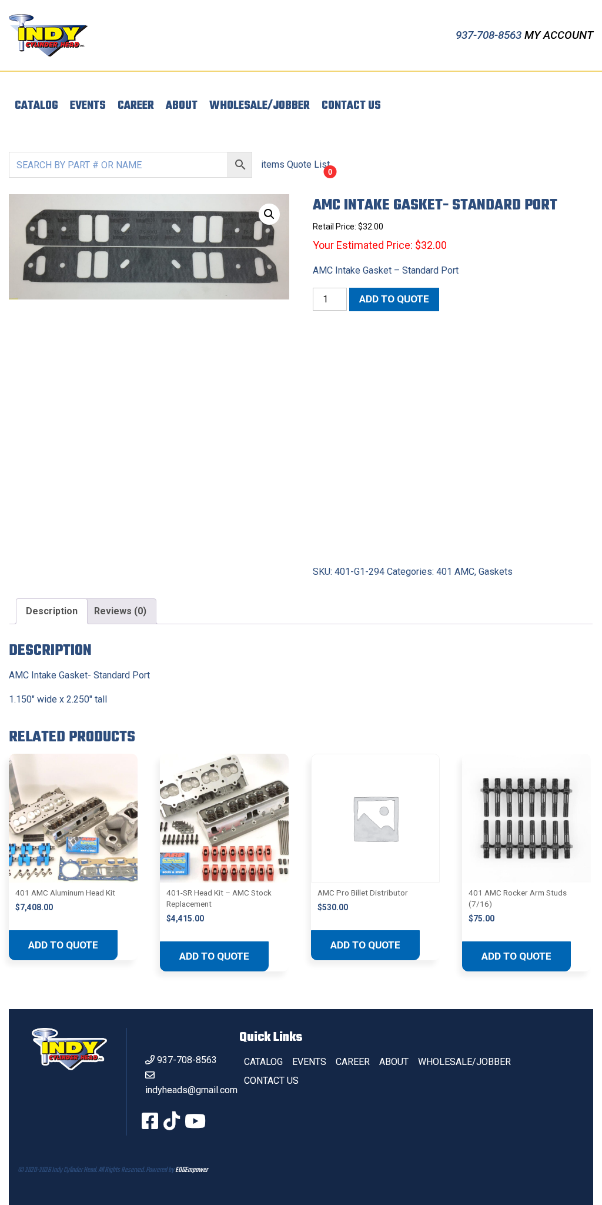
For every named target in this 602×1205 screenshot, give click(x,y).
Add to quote (394, 299)
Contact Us (351, 106)
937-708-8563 (490, 35)
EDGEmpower (191, 1170)
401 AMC (455, 571)
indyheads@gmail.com (191, 1090)
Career (136, 106)
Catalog (36, 106)
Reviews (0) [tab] (120, 611)
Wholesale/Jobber (259, 106)
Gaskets (496, 571)
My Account (558, 35)
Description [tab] (52, 611)
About (182, 106)
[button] (269, 214)
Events (88, 106)
